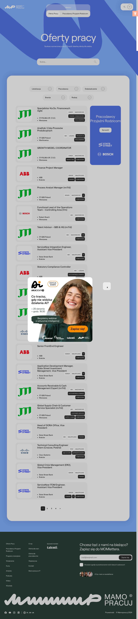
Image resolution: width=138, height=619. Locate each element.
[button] (135, 13)
